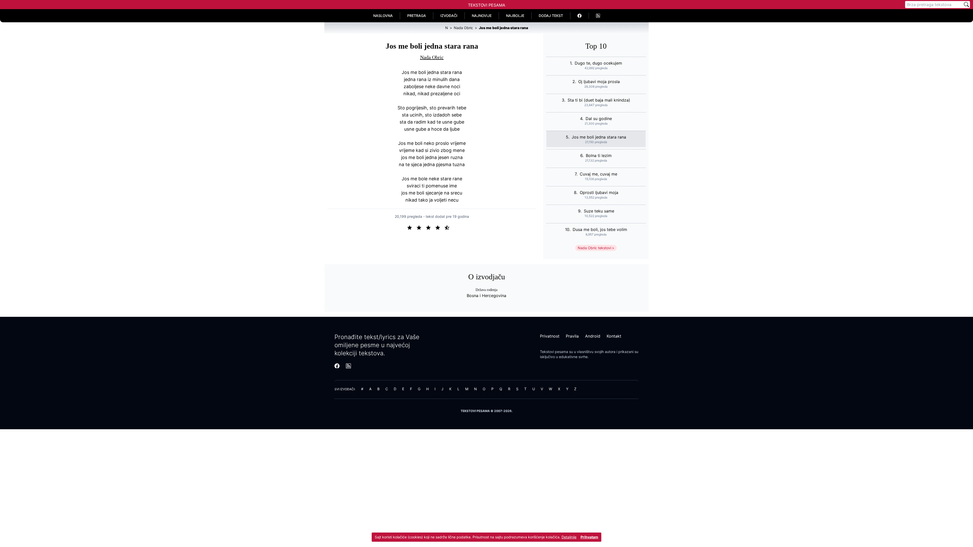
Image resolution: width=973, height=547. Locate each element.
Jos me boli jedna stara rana (599, 137)
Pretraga (416, 15)
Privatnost (549, 336)
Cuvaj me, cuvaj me (598, 174)
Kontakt (614, 336)
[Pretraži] (966, 4)
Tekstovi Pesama (486, 5)
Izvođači (448, 15)
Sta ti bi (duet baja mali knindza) (599, 100)
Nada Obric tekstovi (594, 248)
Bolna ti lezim (599, 155)
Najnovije (482, 15)
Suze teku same (599, 210)
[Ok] (430, 227)
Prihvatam (589, 537)
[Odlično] (448, 227)
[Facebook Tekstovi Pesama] (579, 16)
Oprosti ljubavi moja (599, 192)
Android (592, 336)
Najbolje (515, 15)
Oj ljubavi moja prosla (599, 81)
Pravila (572, 336)
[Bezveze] (421, 227)
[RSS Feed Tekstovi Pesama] (598, 16)
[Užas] (411, 227)
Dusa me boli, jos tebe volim (600, 229)
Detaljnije (569, 537)
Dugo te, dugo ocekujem (598, 63)
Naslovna (383, 15)
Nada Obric (432, 57)
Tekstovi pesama (554, 351)
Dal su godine (599, 118)
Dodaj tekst (551, 15)
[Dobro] (439, 227)
